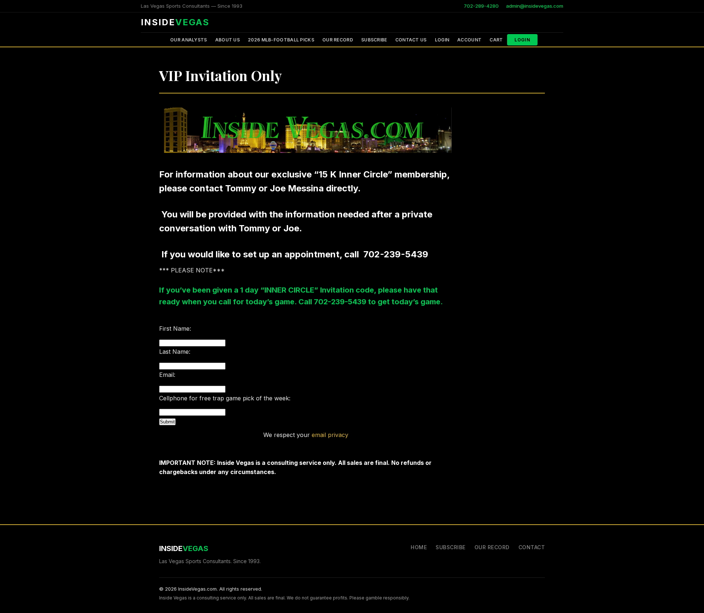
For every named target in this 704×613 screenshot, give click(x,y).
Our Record (337, 40)
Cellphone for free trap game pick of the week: (224, 398)
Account (469, 40)
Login (442, 40)
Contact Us (411, 40)
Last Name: (174, 351)
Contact (531, 547)
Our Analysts (188, 40)
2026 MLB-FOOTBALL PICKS (281, 40)
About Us (227, 40)
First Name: (175, 328)
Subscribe (374, 40)
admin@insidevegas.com (534, 6)
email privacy (330, 434)
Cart (496, 40)
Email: (167, 374)
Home (419, 547)
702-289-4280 (481, 6)
